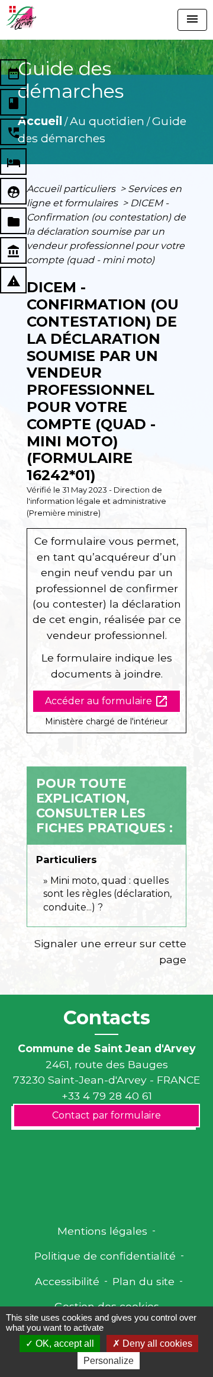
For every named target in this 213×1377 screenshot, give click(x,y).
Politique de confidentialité (105, 1256)
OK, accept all (63, 1343)
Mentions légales (102, 1231)
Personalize (108, 1361)
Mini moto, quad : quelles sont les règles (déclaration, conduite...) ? (107, 894)
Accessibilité (67, 1281)
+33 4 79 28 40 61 (107, 1096)
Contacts (106, 1018)
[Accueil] (21, 18)
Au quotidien (107, 121)
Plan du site (143, 1281)
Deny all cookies (156, 1343)
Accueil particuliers (72, 188)
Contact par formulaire (106, 1115)
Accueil (40, 121)
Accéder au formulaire (107, 701)
